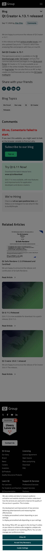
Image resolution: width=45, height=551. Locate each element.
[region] (22, 522)
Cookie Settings (22, 548)
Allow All (22, 537)
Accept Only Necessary (22, 542)
